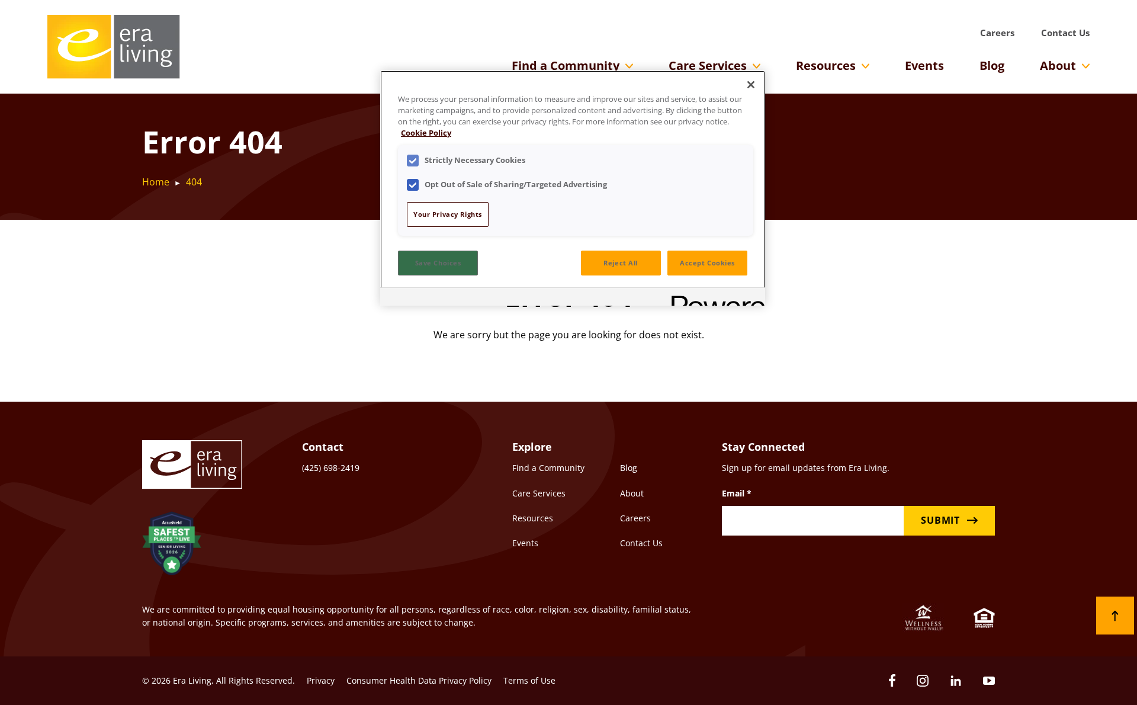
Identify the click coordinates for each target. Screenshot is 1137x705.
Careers (997, 33)
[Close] (751, 85)
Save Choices (438, 262)
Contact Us (1065, 33)
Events (924, 65)
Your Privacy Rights (447, 214)
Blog (991, 65)
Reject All (620, 262)
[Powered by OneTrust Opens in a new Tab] (714, 298)
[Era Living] (113, 47)
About (1058, 65)
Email (736, 493)
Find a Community (565, 65)
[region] (572, 188)
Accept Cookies (707, 262)
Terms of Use (529, 680)
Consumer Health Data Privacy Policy (419, 680)
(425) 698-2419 (330, 467)
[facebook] (892, 680)
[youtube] (989, 681)
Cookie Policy (426, 133)
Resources (826, 65)
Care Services (708, 65)
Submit (940, 520)
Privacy (321, 680)
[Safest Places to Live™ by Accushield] (171, 545)
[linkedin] (956, 681)
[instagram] (923, 681)
